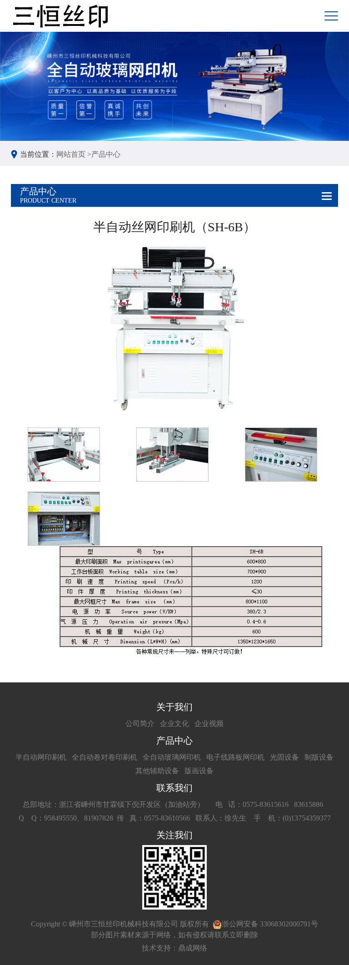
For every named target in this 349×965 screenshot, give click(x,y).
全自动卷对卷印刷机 (104, 757)
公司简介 (140, 723)
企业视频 (209, 723)
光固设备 (284, 757)
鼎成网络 (192, 948)
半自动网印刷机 (40, 757)
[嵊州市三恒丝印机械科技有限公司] (60, 16)
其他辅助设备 (157, 771)
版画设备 (199, 771)
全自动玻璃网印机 (172, 757)
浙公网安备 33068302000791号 (270, 924)
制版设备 (319, 757)
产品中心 (105, 154)
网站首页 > (73, 154)
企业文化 (174, 723)
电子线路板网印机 (235, 757)
